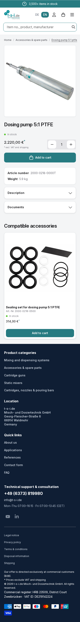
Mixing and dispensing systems (26, 360)
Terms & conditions (15, 549)
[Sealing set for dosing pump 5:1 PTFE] (40, 286)
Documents (16, 207)
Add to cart (43, 157)
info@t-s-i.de (13, 500)
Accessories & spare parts (31, 39)
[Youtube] (7, 516)
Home (7, 39)
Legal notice (11, 535)
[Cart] (63, 14)
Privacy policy (12, 542)
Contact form (13, 465)
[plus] (71, 144)
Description (16, 193)
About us (10, 442)
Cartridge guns (14, 375)
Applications (13, 450)
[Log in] (54, 14)
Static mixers (13, 383)
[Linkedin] (17, 516)
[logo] (12, 14)
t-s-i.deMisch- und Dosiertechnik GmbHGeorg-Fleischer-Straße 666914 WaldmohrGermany (27, 416)
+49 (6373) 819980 (23, 493)
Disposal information (16, 556)
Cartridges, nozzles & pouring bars (29, 390)
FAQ (6, 472)
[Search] (73, 27)
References (12, 457)
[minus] (52, 144)
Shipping (9, 563)
